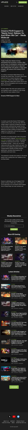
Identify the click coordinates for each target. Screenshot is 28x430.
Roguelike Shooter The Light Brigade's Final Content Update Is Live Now (19, 342)
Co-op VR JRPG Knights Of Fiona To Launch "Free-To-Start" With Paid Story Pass (18, 333)
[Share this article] (26, 42)
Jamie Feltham (5, 40)
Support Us (23, 2)
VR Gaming (4, 28)
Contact (12, 421)
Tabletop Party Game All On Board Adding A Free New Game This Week (19, 379)
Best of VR (13, 6)
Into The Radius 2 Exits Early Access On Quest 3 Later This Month (19, 360)
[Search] (17, 2)
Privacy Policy (20, 421)
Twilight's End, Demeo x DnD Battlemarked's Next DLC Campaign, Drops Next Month (6, 264)
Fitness (13, 284)
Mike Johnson (14, 280)
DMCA (13, 422)
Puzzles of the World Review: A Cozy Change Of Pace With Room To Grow (20, 248)
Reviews (6, 6)
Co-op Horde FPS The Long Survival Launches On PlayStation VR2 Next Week (18, 324)
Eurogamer (4, 79)
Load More (14, 387)
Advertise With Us (21, 422)
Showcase (21, 6)
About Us (6, 421)
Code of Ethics (6, 422)
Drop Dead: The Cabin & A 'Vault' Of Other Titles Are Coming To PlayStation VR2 (18, 370)
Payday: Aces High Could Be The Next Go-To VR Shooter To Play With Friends (21, 264)
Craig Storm (14, 288)
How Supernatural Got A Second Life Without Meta (18, 286)
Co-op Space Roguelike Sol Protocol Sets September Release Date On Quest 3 (7, 248)
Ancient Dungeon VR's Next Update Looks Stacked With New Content (19, 351)
